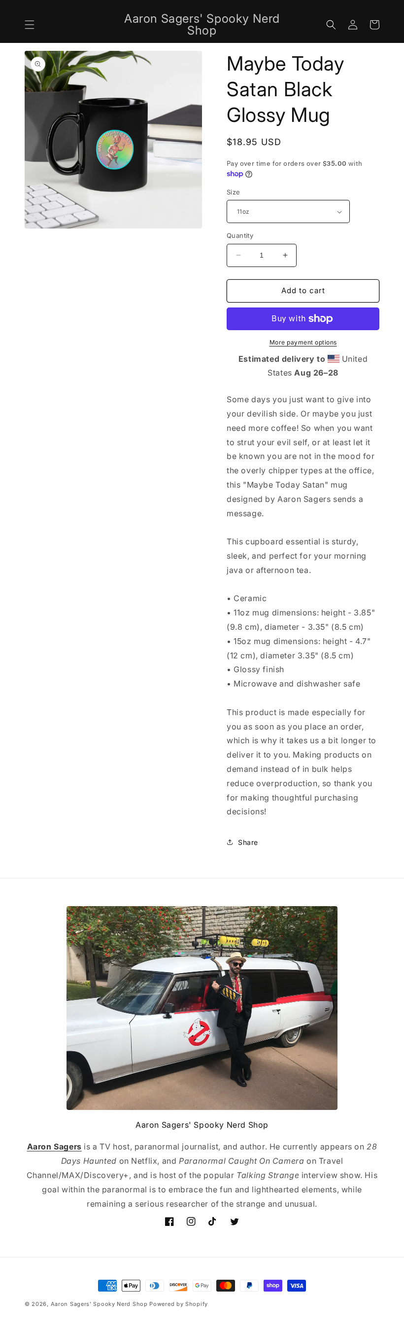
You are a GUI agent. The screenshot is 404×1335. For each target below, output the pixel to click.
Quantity (240, 235)
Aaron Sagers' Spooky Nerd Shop (99, 1303)
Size (233, 192)
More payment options (303, 342)
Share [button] (248, 842)
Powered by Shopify (178, 1303)
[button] (29, 25)
